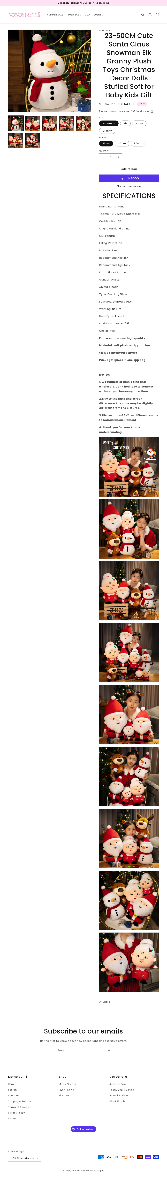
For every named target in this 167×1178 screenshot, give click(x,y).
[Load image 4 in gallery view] (66, 123)
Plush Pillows (66, 1089)
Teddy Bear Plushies (121, 1089)
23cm (106, 143)
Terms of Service (18, 1107)
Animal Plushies (118, 1095)
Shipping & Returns (19, 1101)
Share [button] (106, 1001)
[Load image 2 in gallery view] (32, 123)
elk (125, 123)
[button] (142, 14)
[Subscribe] (109, 1050)
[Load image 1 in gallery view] (15, 123)
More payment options (129, 186)
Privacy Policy (16, 1112)
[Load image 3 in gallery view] (49, 123)
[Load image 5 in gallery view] (83, 123)
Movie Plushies (67, 1084)
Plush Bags (65, 1095)
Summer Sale (117, 1084)
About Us (13, 1095)
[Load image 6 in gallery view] (15, 140)
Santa (139, 123)
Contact (13, 1118)
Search (12, 1089)
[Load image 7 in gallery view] (32, 140)
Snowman (109, 123)
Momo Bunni (78, 1170)
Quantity (103, 150)
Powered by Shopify (94, 1170)
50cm (138, 143)
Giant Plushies (118, 1101)
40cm (122, 143)
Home (11, 1084)
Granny (107, 130)
